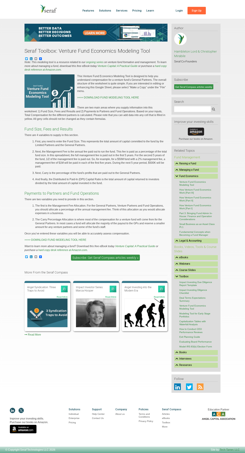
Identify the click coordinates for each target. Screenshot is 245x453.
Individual (74, 414)
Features (88, 10)
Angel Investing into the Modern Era (138, 289)
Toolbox (183, 276)
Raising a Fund (187, 163)
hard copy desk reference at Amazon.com (62, 250)
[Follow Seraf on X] (21, 412)
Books (183, 352)
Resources (185, 365)
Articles (166, 414)
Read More (34, 334)
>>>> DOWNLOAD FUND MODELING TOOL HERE (108, 97)
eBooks (183, 257)
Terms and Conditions (144, 415)
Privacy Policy (146, 421)
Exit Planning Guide (189, 337)
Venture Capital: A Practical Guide (118, 66)
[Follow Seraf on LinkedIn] (12, 412)
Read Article (62, 297)
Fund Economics (188, 176)
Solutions (105, 10)
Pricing (137, 10)
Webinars (184, 263)
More (165, 426)
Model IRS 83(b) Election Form (195, 346)
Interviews (185, 358)
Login (180, 10)
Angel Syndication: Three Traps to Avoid (41, 289)
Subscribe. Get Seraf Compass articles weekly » (105, 258)
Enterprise (74, 418)
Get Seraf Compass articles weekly (193, 87)
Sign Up (197, 10)
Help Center (98, 414)
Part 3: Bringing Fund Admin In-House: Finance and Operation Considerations (195, 216)
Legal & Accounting (190, 240)
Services (122, 10)
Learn (150, 10)
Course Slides (187, 270)
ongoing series (95, 62)
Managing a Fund (189, 169)
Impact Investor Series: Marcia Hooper (89, 289)
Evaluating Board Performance (195, 341)
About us (120, 414)
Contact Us (98, 418)
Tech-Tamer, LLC (230, 449)
